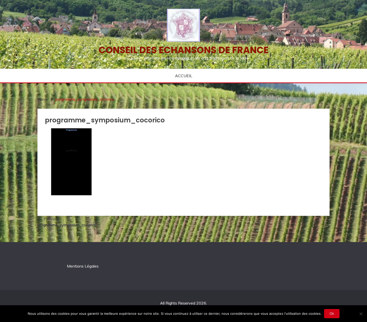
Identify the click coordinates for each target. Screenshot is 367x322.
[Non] (360, 313)
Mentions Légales (83, 266)
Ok (332, 313)
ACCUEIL (183, 75)
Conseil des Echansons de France (184, 49)
